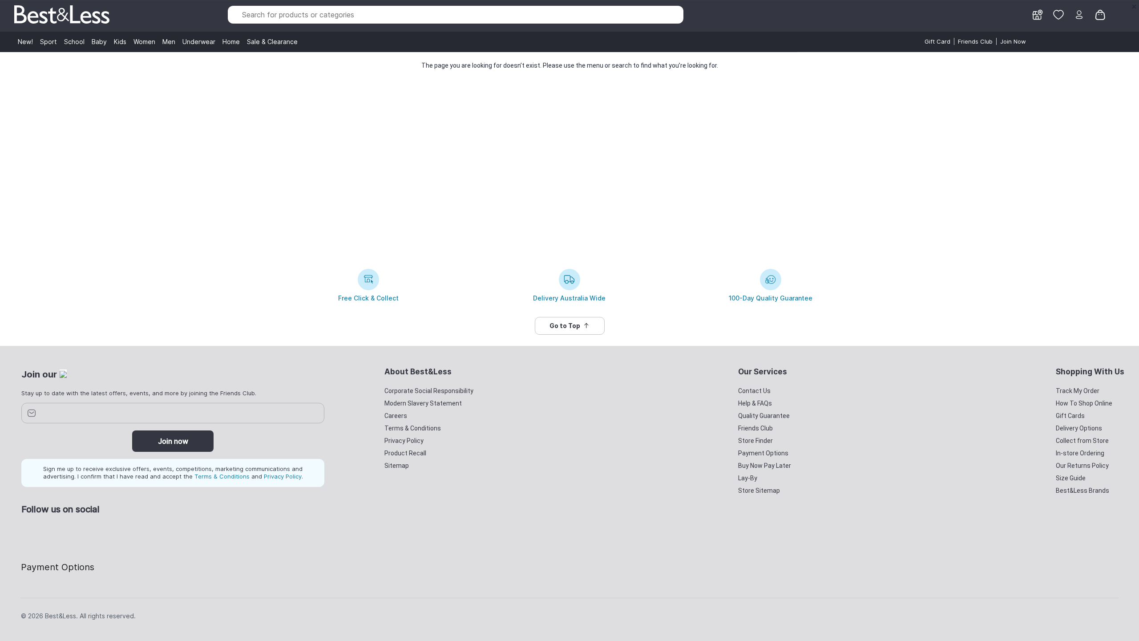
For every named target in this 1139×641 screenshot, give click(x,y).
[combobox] (455, 15)
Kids (120, 41)
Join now (173, 441)
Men (168, 41)
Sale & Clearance (272, 41)
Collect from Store (1082, 440)
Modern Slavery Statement (423, 403)
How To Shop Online (1084, 403)
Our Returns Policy (1082, 465)
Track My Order (1077, 390)
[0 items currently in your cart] (1100, 13)
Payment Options (763, 453)
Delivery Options (1079, 428)
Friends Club (975, 41)
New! (25, 41)
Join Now (1013, 41)
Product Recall (405, 453)
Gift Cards (1070, 415)
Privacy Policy (283, 476)
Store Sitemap (759, 490)
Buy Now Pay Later (764, 465)
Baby (99, 41)
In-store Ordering (1080, 453)
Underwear (198, 41)
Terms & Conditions (222, 476)
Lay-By (747, 478)
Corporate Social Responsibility (428, 390)
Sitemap (396, 465)
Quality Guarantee (764, 415)
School (74, 41)
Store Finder (755, 440)
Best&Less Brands (1082, 490)
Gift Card (937, 41)
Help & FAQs (755, 403)
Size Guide (1071, 478)
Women (144, 41)
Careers (395, 415)
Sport (48, 41)
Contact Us (754, 390)
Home (231, 41)
